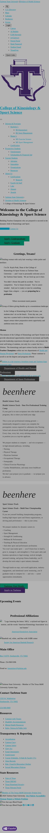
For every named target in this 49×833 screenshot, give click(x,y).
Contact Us (14, 229)
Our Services (5, 229)
